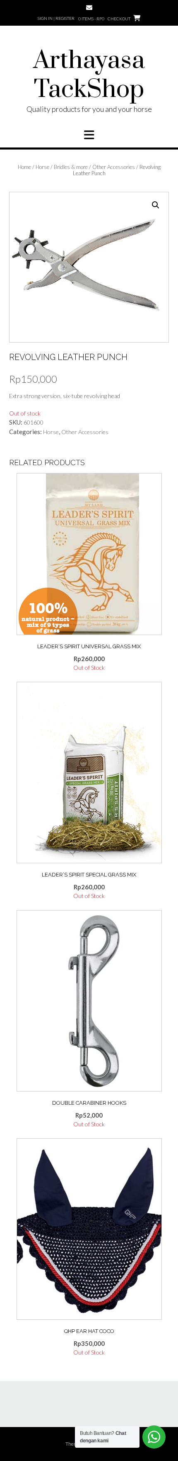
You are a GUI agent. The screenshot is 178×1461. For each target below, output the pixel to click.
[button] (89, 135)
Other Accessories (113, 167)
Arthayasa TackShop (89, 75)
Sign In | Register (56, 18)
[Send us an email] (89, 8)
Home (24, 167)
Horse (42, 167)
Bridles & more (71, 167)
